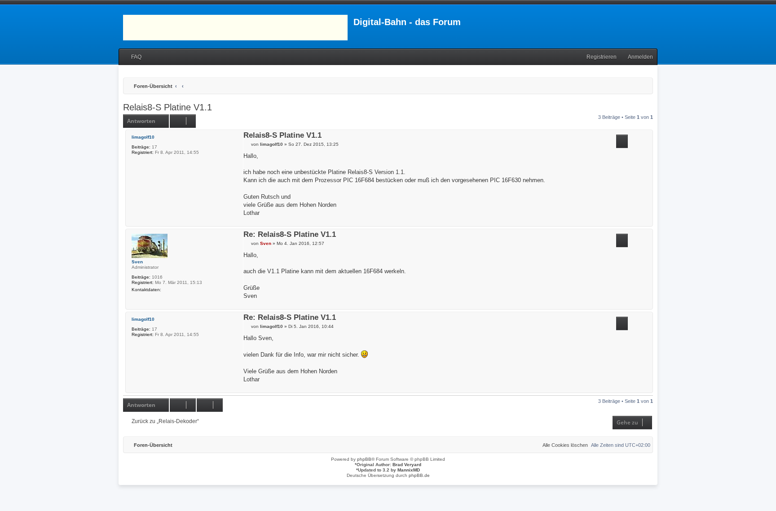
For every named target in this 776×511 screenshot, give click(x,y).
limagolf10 (143, 137)
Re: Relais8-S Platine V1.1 (289, 234)
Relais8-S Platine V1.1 (167, 107)
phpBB (364, 459)
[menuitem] (132, 57)
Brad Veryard (406, 464)
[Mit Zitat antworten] (622, 141)
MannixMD (408, 469)
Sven (137, 261)
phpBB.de (419, 475)
